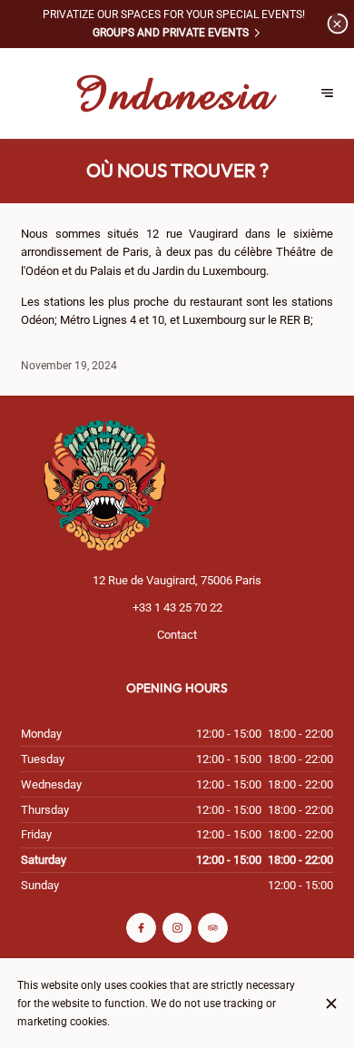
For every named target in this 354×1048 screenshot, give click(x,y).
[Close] (331, 1003)
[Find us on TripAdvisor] (213, 928)
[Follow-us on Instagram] (177, 928)
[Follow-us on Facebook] (141, 928)
